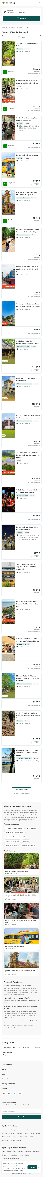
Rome (3, 1151)
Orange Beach (22, 1137)
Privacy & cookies (8, 1084)
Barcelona (36, 1151)
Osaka (35, 1130)
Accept (32, 1167)
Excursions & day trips (14, 828)
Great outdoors (28, 845)
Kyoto (38, 1133)
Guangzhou (5, 1140)
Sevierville (22, 1130)
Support (5, 1088)
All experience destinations (10, 1158)
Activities (31, 828)
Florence (4, 1155)
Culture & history (13, 841)
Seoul (32, 1133)
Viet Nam (11, 27)
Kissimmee (5, 1130)
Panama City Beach (22, 1133)
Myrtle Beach (6, 1137)
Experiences (20, 27)
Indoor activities (12, 845)
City (26, 841)
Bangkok (4, 1133)
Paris (14, 1151)
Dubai (9, 1151)
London (31, 1137)
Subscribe (21, 1117)
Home (4, 27)
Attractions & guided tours (15, 837)
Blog (3, 1074)
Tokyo (29, 1130)
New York (28, 1151)
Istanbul (11, 1133)
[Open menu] (39, 3)
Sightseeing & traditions (15, 833)
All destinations (16, 1140)
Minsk (14, 1137)
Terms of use (6, 1079)
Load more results (21, 789)
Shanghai (14, 1130)
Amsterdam (13, 1155)
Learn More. (18, 1171)
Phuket (21, 1155)
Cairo (27, 1155)
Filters (23, 37)
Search (23, 18)
